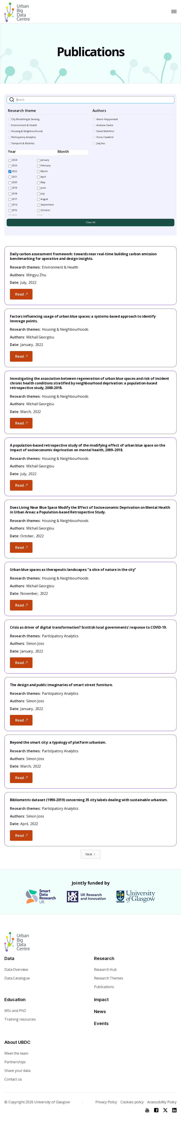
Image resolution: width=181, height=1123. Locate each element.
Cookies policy (132, 1102)
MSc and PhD (15, 1010)
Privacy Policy (106, 1102)
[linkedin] (174, 1110)
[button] (173, 11)
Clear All (90, 222)
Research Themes (108, 978)
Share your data (17, 1070)
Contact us (13, 1079)
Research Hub (105, 969)
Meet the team (16, 1053)
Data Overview (16, 969)
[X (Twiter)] (165, 1110)
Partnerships (15, 1062)
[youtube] (147, 1110)
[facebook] (156, 1110)
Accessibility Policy (162, 1102)
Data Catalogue (17, 978)
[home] (16, 11)
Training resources (20, 1019)
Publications (104, 986)
